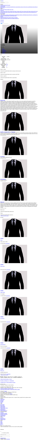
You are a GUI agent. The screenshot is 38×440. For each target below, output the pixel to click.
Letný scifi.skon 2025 (10, 11)
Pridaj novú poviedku (11, 18)
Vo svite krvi (2, 156)
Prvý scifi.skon (2, 13)
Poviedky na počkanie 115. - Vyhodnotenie (7, 380)
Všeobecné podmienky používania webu (6, 388)
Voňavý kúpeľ (2, 292)
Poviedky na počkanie (3, 414)
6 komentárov (7, 243)
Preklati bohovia (2, 415)
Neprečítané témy (5, 17)
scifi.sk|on (2, 412)
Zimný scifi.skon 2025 (18, 11)
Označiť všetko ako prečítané (13, 17)
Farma (1, 240)
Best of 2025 (2, 404)
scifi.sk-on (2, 10)
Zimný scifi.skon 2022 (9, 12)
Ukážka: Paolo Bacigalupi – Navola (6, 379)
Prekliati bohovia (3, 409)
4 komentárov (8, 269)
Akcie (12, 9)
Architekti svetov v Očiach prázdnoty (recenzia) (7, 382)
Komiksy (8, 9)
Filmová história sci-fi (3, 410)
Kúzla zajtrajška (4, 15)
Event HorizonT (3, 179)
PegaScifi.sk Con (34, 12)
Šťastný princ (2, 100)
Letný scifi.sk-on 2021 (27, 12)
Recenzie (8, 5)
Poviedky (5, 5)
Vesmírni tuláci (14, 15)
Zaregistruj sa (17, 18)
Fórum (1, 17)
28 (6, 65)
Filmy (1, 9)
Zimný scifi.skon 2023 (32, 11)
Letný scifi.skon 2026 (3, 11)
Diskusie (1, 16)
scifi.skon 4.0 (22, 12)
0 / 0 (7, 64)
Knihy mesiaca (2, 407)
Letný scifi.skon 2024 (25, 11)
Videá (1, 402)
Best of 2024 (2, 405)
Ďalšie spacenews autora (4, 215)
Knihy (6, 9)
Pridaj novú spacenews (4, 18)
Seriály (3, 9)
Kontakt (5, 391)
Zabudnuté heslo (3, 438)
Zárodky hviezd (9, 15)
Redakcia (11, 393)
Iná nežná (1, 417)
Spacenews (2, 5)
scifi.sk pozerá (2, 408)
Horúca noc (2, 370)
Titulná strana (2, 399)
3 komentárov (8, 295)
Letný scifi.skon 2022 (16, 12)
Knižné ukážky (2, 406)
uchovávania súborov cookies (15, 389)
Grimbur (1, 238)
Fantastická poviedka (3, 413)
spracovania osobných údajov (5, 389)
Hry (10, 9)
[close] (0, 431)
